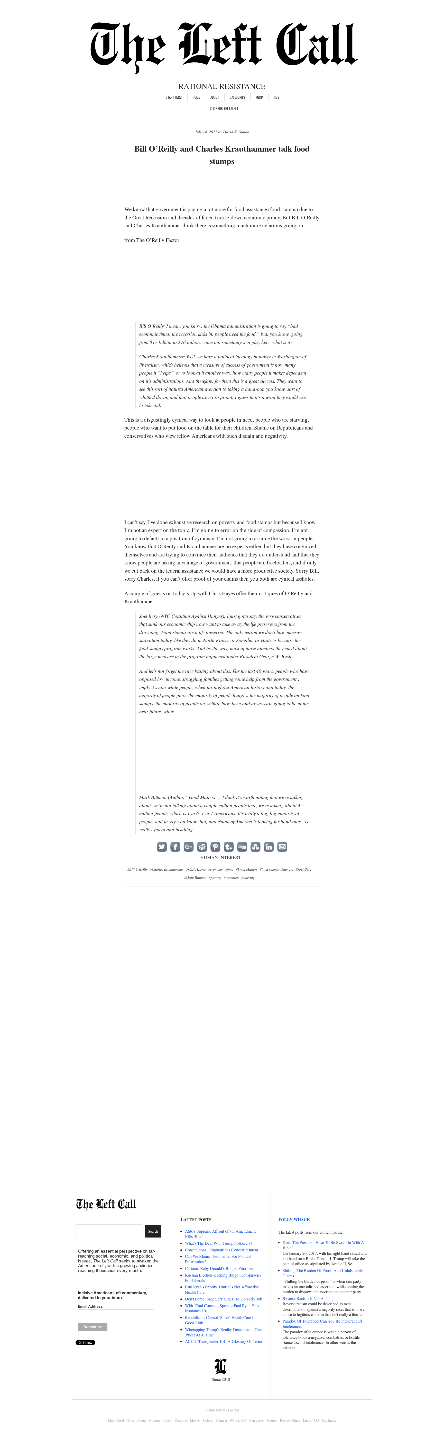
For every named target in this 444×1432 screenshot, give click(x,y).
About (214, 97)
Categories (237, 97)
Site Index (329, 1420)
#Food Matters (246, 869)
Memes (195, 1420)
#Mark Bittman (195, 877)
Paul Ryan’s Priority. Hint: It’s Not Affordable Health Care (222, 1289)
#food (229, 869)
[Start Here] (173, 97)
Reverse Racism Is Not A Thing (309, 1298)
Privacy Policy (290, 1420)
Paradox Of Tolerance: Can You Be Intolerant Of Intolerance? (322, 1323)
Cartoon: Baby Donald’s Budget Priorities (219, 1268)
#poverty (215, 877)
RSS (276, 97)
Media (259, 97)
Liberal (167, 1420)
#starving (248, 877)
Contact (221, 1420)
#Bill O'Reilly (137, 869)
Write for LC (238, 1420)
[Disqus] (222, 974)
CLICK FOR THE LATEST (224, 108)
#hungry (287, 869)
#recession (231, 877)
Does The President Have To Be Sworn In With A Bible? (323, 1245)
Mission (154, 1420)
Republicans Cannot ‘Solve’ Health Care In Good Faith (220, 1320)
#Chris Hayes (196, 869)
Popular (272, 1420)
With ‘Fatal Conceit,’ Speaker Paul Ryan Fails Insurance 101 (222, 1308)
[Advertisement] (222, 186)
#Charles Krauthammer (167, 869)
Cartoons (181, 1420)
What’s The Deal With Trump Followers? (218, 1243)
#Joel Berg (303, 869)
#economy (215, 869)
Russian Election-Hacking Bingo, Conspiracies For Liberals (223, 1277)
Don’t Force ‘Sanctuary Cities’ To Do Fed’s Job (223, 1298)
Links (307, 1420)
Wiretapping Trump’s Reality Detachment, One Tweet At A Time (223, 1332)
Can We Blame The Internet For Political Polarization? (218, 1258)
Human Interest (220, 857)
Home (196, 97)
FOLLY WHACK (294, 1219)
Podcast (208, 1420)
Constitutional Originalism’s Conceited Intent (221, 1249)
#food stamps (269, 869)
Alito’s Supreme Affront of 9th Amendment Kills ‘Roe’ (220, 1233)
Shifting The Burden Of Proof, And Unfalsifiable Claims (323, 1273)
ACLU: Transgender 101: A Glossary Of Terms (224, 1341)
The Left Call (231, 1410)
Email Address (90, 1306)
